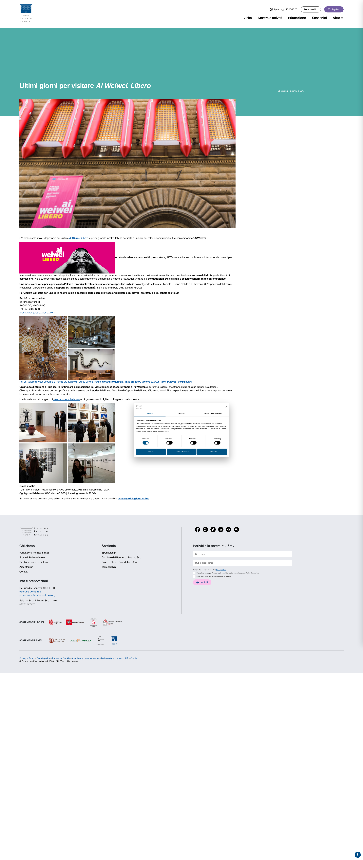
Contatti (23, 571)
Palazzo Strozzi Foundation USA (119, 562)
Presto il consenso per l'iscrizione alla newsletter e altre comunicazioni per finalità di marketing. (228, 573)
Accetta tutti (212, 452)
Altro (336, 18)
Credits (133, 658)
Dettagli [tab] (181, 413)
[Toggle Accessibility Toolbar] (357, 855)
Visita (247, 18)
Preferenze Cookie (61, 658)
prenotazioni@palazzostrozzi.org (37, 312)
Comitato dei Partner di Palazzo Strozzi (123, 557)
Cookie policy (43, 658)
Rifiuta (150, 452)
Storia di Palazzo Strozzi (32, 557)
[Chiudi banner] (226, 407)
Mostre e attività (270, 18)
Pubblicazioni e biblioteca (33, 562)
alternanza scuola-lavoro (66, 399)
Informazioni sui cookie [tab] (213, 413)
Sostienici (319, 18)
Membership (310, 9)
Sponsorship (109, 552)
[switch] (169, 443)
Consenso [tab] (150, 413)
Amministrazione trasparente (85, 658)
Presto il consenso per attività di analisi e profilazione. (214, 576)
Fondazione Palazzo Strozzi (34, 552)
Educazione (297, 18)
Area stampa (26, 567)
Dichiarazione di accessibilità (114, 658)
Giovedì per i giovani (180, 381)
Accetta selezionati (181, 452)
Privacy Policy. (221, 570)
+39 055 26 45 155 (30, 591)
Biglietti (336, 9)
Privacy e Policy (27, 658)
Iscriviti (204, 582)
